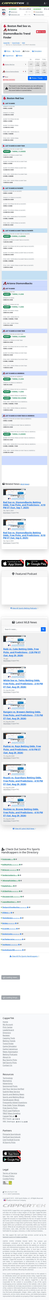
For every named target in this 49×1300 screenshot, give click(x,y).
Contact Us (7, 1065)
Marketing (7, 1080)
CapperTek (6, 43)
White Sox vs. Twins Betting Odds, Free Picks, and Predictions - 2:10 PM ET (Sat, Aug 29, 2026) (23, 683)
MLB (23, 43)
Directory (7, 1032)
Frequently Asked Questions (15, 1102)
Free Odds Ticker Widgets (14, 1105)
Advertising (8, 1083)
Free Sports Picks (10, 1108)
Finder (27, 51)
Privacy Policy (8, 1176)
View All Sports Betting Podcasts (24, 608)
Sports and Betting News (13, 1094)
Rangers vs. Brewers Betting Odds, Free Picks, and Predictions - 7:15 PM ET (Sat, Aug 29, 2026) (23, 715)
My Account (8, 1024)
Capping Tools (9, 1038)
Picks (8, 51)
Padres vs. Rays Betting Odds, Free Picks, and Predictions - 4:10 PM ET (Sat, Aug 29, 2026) (22, 749)
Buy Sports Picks (10, 1060)
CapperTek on (9, 1116)
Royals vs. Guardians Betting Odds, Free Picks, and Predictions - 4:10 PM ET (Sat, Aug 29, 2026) (23, 781)
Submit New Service (11, 1091)
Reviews (6, 1035)
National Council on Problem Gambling (15, 1237)
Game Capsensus (10, 1049)
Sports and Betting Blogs (13, 1097)
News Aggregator (10, 1051)
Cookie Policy (8, 1178)
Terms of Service (10, 1173)
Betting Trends (9, 1041)
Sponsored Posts (10, 1086)
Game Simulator (10, 1046)
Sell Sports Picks (10, 1062)
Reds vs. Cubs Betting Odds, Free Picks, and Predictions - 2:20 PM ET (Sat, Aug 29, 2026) (22, 652)
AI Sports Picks (9, 1142)
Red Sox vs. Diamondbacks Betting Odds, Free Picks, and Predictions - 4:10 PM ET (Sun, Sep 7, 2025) (24, 505)
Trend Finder (16, 43)
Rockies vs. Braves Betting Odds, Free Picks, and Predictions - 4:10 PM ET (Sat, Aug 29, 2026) (23, 812)
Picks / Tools (37, 78)
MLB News (25, 484)
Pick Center (8, 1027)
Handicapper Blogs (11, 1100)
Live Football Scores (11, 1139)
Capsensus (9, 56)
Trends (17, 51)
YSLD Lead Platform (11, 1110)
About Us (7, 1057)
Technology (8, 1078)
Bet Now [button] (42, 32)
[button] (45, 3)
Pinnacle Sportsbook (12, 1134)
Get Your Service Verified (13, 1089)
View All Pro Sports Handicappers (25, 956)
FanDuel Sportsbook (11, 1137)
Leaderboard (8, 1030)
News (20, 56)
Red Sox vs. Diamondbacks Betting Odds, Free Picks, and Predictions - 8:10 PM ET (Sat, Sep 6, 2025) (24, 535)
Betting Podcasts (10, 1054)
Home (5, 1022)
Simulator (38, 51)
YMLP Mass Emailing (11, 1113)
